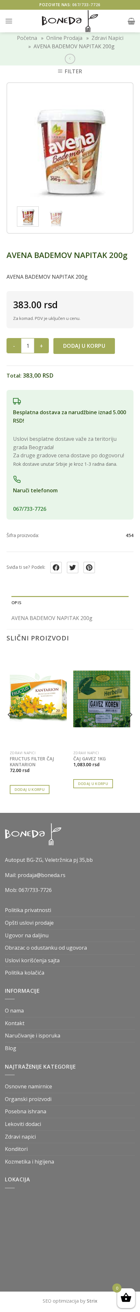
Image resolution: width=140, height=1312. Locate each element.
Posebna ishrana (25, 1111)
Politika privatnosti (28, 910)
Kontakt (14, 1023)
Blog (10, 1048)
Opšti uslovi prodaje (29, 922)
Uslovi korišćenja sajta (32, 960)
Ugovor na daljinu (27, 935)
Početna (27, 37)
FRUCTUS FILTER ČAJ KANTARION (32, 761)
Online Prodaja (64, 37)
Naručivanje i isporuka (32, 1035)
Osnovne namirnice (28, 1086)
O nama (14, 1010)
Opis (16, 602)
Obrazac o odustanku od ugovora (46, 947)
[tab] (70, 602)
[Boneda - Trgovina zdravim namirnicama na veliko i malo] (70, 21)
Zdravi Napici (107, 37)
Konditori (16, 1149)
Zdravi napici (20, 1136)
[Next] (116, 145)
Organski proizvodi (28, 1099)
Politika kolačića (24, 972)
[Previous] (24, 145)
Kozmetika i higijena (29, 1161)
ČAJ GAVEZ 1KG (89, 759)
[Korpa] (131, 21)
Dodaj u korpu (84, 345)
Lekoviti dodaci (23, 1124)
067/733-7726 (86, 4)
